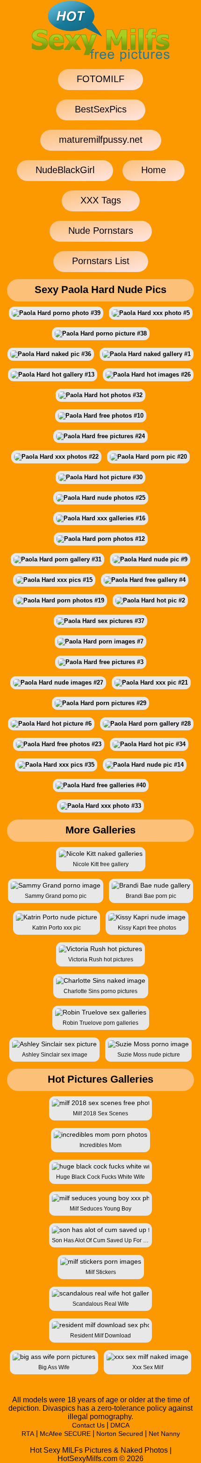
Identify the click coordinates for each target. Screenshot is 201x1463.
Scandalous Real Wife (100, 1304)
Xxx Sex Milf (147, 1367)
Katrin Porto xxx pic (56, 927)
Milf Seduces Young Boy (100, 1208)
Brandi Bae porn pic (151, 896)
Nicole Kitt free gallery (101, 864)
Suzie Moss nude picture (148, 1054)
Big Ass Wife (54, 1367)
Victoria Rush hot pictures (100, 959)
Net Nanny (164, 1433)
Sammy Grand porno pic (55, 896)
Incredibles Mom (100, 1145)
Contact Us (88, 1425)
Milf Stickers (101, 1272)
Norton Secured (119, 1433)
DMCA (119, 1425)
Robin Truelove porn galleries (100, 1023)
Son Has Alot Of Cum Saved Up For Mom (100, 1240)
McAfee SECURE (65, 1433)
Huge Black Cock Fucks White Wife (100, 1177)
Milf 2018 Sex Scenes (100, 1113)
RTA (28, 1433)
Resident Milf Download (100, 1335)
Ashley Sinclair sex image (54, 1054)
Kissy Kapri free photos (147, 927)
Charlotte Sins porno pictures (100, 991)
